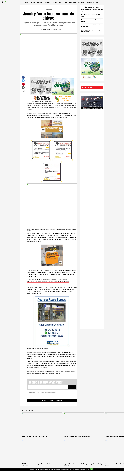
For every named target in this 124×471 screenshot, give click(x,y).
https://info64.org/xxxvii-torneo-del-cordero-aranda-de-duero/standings (48, 282)
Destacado (53, 392)
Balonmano (47, 2)
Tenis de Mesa (72, 2)
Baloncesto (39, 2)
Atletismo (33, 2)
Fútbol (60, 2)
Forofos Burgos (46, 29)
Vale (92, 469)
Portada (26, 2)
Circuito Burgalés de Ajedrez (43, 392)
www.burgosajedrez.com (34, 293)
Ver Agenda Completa (87, 87)
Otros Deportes (81, 2)
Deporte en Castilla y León (93, 2)
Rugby (65, 2)
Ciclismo (54, 2)
